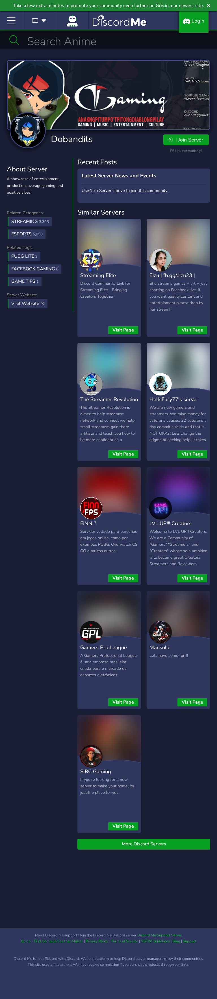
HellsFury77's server (173, 399)
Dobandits (72, 139)
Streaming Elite (98, 275)
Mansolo (159, 647)
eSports (27, 234)
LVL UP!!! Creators (170, 523)
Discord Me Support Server (159, 935)
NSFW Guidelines (155, 941)
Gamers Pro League (103, 647)
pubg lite (24, 256)
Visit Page (123, 330)
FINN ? (88, 523)
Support (189, 941)
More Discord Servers (144, 844)
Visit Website (25, 303)
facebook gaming (34, 269)
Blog (176, 941)
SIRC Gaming (95, 771)
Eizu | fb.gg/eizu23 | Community (172, 279)
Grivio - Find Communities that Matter (52, 941)
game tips (25, 281)
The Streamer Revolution (109, 399)
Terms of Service (124, 941)
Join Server (190, 139)
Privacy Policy (97, 941)
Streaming (30, 221)
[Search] (14, 40)
